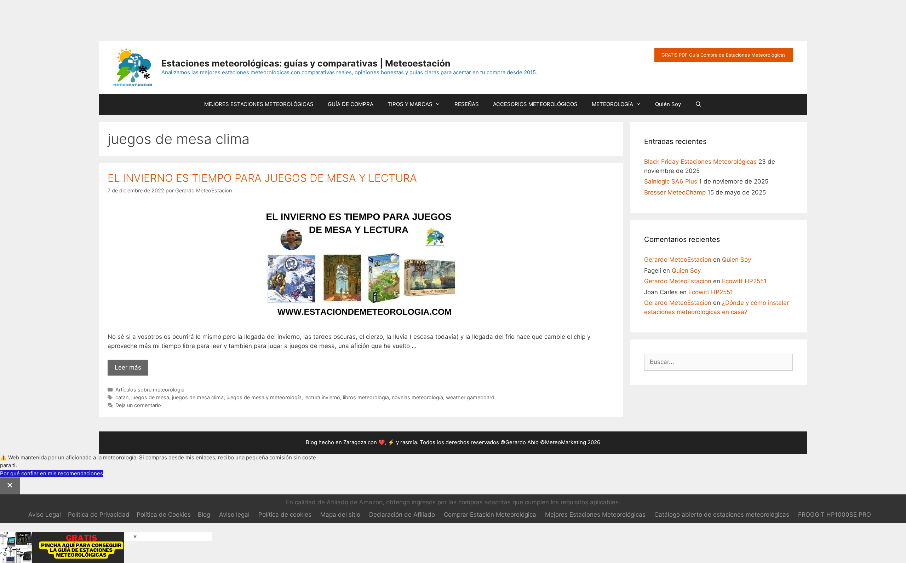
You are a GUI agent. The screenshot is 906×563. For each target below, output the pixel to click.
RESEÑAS (466, 104)
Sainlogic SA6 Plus (670, 181)
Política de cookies (284, 514)
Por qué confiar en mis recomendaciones (51, 473)
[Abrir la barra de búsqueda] (698, 104)
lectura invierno (322, 397)
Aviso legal (234, 514)
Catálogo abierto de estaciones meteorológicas (721, 514)
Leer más (131, 370)
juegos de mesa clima (198, 397)
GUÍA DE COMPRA (350, 104)
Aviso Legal (44, 514)
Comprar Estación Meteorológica (490, 514)
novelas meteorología (417, 397)
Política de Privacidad (99, 514)
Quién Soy (668, 104)
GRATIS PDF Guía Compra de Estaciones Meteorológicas (723, 55)
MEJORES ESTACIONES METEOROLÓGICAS (259, 104)
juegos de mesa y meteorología (264, 397)
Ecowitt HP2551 (744, 281)
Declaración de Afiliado (402, 514)
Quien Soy (736, 259)
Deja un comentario (138, 405)
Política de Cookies (164, 514)
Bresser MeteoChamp (675, 192)
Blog (204, 514)
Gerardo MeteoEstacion (677, 259)
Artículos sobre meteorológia (149, 390)
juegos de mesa (150, 397)
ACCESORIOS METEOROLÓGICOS (535, 104)
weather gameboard (470, 397)
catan (121, 397)
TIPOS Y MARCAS (410, 104)
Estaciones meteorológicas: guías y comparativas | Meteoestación (306, 63)
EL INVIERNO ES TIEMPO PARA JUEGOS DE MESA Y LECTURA (262, 178)
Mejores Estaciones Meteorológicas (595, 514)
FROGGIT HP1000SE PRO (834, 514)
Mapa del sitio (340, 514)
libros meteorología (366, 397)
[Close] (10, 485)
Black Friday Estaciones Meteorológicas (700, 161)
